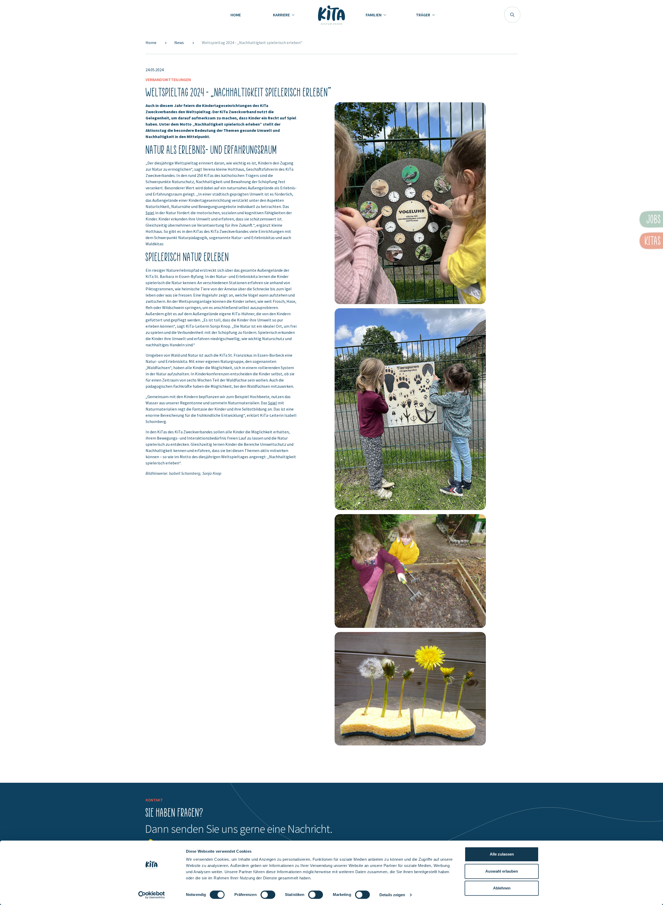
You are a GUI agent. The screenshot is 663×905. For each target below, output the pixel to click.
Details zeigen (392, 895)
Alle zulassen (502, 854)
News (179, 42)
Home (235, 14)
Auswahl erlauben (501, 871)
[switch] (268, 896)
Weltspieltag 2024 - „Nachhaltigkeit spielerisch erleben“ (252, 42)
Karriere (282, 14)
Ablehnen (501, 888)
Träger (423, 14)
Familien (374, 14)
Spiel (150, 212)
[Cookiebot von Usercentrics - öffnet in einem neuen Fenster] (151, 895)
